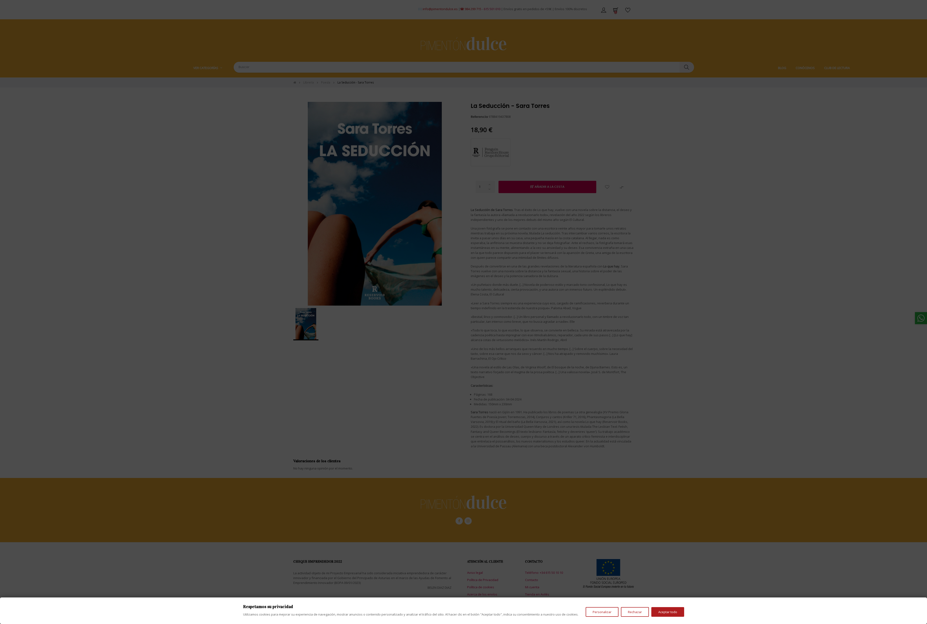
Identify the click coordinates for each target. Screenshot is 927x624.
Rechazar (635, 612)
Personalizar (602, 612)
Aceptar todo (667, 612)
